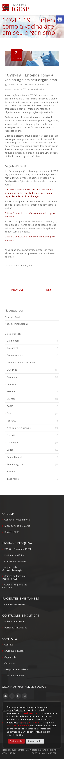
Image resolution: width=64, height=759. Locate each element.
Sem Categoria (15, 464)
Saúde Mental (14, 457)
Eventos (11, 398)
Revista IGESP (11, 532)
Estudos (11, 391)
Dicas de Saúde (13, 317)
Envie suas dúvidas (14, 650)
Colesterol (12, 347)
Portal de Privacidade (18, 725)
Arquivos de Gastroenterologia (12, 569)
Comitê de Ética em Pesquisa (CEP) (13, 577)
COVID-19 (32, 85)
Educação (12, 384)
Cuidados (12, 377)
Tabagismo (13, 478)
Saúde (41, 85)
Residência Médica (14, 555)
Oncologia (12, 442)
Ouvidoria (9, 663)
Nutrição (11, 435)
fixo (9, 413)
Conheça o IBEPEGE (15, 561)
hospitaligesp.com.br (30, 713)
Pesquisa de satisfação (16, 669)
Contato (8, 644)
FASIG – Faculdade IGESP (18, 549)
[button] (60, 19)
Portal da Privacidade (15, 627)
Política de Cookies (14, 621)
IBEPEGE (11, 420)
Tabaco (11, 471)
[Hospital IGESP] (15, 7)
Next (49, 289)
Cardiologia (13, 340)
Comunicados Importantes (21, 362)
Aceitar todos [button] (16, 741)
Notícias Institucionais (17, 323)
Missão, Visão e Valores (17, 525)
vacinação (39, 89)
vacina (30, 89)
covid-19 (21, 89)
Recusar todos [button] (35, 741)
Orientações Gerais (14, 604)
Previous (17, 289)
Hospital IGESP (15, 85)
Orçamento (10, 657)
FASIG (10, 406)
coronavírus (10, 89)
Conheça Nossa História (17, 519)
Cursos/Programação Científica (14, 586)
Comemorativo (15, 355)
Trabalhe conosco (14, 675)
